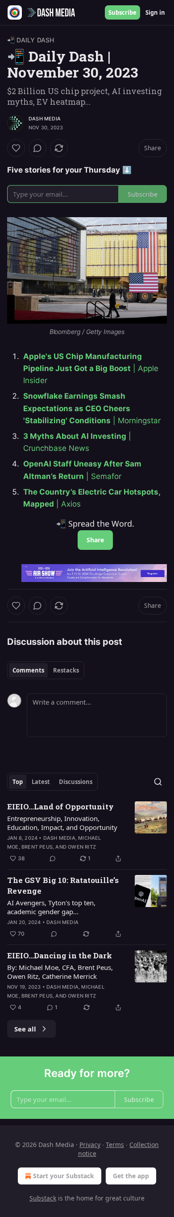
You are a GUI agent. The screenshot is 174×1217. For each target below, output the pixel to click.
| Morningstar (136, 420)
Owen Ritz (82, 847)
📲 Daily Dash (30, 40)
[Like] (16, 148)
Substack (42, 1198)
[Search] (158, 782)
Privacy (89, 1144)
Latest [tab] (41, 782)
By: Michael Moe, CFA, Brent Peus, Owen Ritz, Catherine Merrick (60, 972)
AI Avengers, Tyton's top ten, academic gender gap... (51, 907)
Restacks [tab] (66, 670)
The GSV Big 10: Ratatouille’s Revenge (63, 885)
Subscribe (122, 12)
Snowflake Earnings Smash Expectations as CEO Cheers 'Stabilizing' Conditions (76, 408)
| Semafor (102, 476)
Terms (115, 1144)
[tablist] (45, 670)
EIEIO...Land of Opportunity (60, 806)
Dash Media (45, 119)
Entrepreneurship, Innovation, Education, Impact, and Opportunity (62, 823)
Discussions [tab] (75, 782)
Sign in (155, 12)
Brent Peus (37, 847)
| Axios (67, 503)
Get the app (131, 1176)
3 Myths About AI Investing (74, 436)
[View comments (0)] (37, 148)
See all (25, 1028)
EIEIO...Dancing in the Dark (59, 955)
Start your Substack (63, 1176)
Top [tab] (17, 782)
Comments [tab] (28, 670)
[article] (87, 832)
